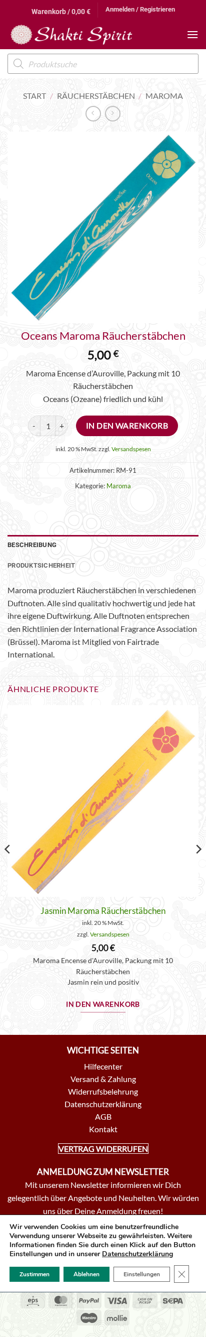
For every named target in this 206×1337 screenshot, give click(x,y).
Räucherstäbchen (96, 95)
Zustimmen (35, 1274)
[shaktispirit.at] (72, 34)
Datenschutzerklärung (137, 1254)
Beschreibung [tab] (32, 545)
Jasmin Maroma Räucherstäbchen (103, 910)
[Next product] (93, 113)
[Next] (198, 869)
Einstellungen (142, 1274)
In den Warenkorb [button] (103, 1004)
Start (34, 95)
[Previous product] (112, 113)
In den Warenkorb (127, 425)
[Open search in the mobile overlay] (103, 64)
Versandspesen (131, 449)
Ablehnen (87, 1274)
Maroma (164, 95)
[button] (61, 10)
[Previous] (8, 869)
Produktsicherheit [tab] (41, 565)
